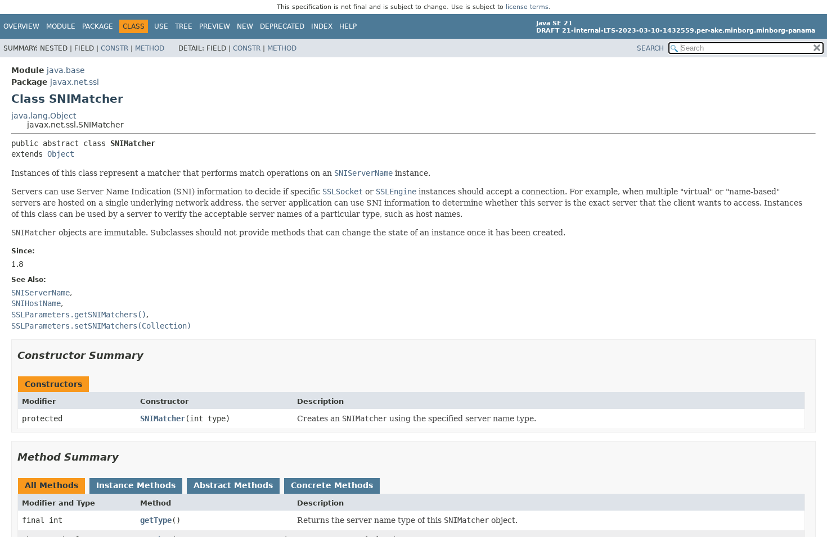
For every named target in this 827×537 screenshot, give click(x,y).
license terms (527, 7)
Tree (183, 26)
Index (321, 26)
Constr (114, 48)
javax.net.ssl (74, 82)
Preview (214, 26)
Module (60, 26)
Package (97, 26)
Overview (21, 26)
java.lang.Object (43, 115)
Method (149, 48)
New (245, 26)
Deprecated (282, 26)
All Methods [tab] (51, 485)
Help (348, 26)
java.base (66, 70)
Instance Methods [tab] (136, 485)
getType (156, 520)
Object (60, 153)
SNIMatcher (162, 418)
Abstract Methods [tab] (233, 485)
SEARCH (650, 48)
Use (161, 26)
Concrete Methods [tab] (332, 485)
